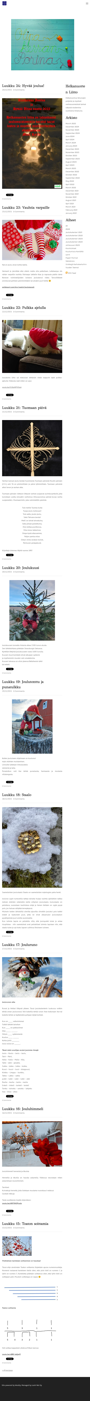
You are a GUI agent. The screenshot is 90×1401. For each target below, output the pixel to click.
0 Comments (18, 90)
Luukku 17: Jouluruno (19, 945)
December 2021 (72, 191)
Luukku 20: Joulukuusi (20, 568)
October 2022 (71, 175)
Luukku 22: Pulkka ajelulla (24, 307)
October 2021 (71, 197)
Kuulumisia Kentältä (74, 251)
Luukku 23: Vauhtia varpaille (25, 207)
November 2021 (72, 194)
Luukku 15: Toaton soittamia (25, 1224)
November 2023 (72, 152)
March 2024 (71, 143)
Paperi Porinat (72, 258)
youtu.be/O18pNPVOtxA (11, 387)
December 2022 (72, 171)
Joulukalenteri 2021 (74, 232)
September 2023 (73, 159)
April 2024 (70, 139)
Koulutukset (71, 248)
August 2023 (71, 162)
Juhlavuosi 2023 (73, 245)
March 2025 (71, 123)
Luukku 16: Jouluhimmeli (22, 1109)
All (67, 226)
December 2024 (72, 127)
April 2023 (70, 165)
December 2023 (72, 149)
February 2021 (71, 210)
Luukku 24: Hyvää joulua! (23, 86)
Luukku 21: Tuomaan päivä (24, 408)
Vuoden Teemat (72, 267)
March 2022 (71, 187)
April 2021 (70, 203)
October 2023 (71, 155)
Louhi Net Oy (37, 1385)
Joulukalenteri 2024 (74, 242)
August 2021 (71, 200)
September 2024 (73, 133)
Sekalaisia (70, 261)
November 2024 (72, 130)
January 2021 (71, 213)
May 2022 (70, 181)
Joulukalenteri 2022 (74, 235)
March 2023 (71, 168)
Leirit (68, 255)
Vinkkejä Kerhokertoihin (76, 264)
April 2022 (70, 184)
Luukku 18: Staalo (16, 795)
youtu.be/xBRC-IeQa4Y (11, 1354)
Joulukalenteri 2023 (74, 239)
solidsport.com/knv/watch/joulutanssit (18, 287)
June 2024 (70, 136)
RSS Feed (72, 273)
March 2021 (70, 207)
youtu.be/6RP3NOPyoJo (12, 1203)
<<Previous (7, 1370)
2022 (68, 229)
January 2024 (71, 146)
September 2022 (73, 178)
